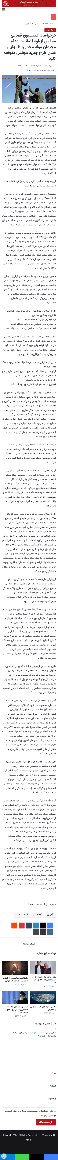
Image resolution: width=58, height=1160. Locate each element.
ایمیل (53, 1086)
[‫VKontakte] (50, 932)
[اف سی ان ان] (29, 3)
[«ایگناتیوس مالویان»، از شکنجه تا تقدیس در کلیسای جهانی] (15, 968)
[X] (43, 925)
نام (54, 1073)
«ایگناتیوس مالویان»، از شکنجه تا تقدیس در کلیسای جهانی (15, 979)
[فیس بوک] (50, 925)
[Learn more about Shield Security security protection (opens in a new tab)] (4, 1156)
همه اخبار (44, 23)
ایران (37, 23)
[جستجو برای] (54, 10)
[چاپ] (36, 932)
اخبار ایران (29, 23)
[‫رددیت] (14, 925)
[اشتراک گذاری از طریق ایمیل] (43, 932)
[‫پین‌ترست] (22, 925)
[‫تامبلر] (29, 925)
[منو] (3, 10)
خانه (52, 23)
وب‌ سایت (52, 1098)
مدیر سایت (50, 65)
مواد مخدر (21, 915)
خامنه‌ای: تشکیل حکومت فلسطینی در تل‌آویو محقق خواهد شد (17, 1009)
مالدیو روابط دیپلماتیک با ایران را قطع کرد (43, 1008)
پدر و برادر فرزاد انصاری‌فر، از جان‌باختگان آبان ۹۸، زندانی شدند (44, 980)
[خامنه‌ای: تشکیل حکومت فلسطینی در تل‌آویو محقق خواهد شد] (15, 997)
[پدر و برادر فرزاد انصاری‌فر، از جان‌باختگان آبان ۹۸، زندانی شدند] (43, 967)
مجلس (36, 915)
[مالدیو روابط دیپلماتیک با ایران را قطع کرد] (43, 997)
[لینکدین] (36, 925)
